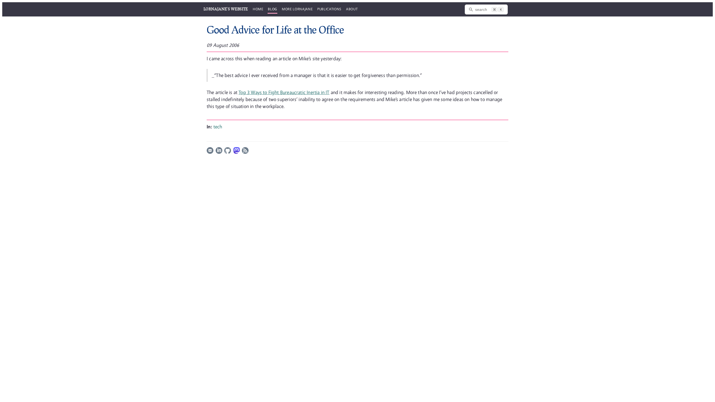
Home (258, 9)
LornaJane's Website (226, 9)
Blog (272, 9)
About (352, 9)
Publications (329, 9)
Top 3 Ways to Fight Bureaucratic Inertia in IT (284, 92)
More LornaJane (297, 9)
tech (217, 127)
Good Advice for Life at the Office (275, 29)
